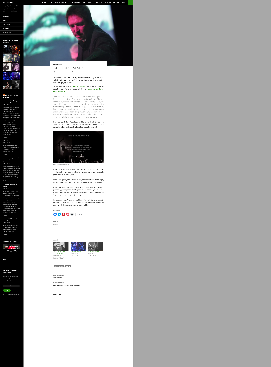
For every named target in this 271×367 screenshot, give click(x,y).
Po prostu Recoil (93, 252)
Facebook (6, 16)
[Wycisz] (17, 251)
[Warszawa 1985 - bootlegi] (7, 58)
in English (107, 2)
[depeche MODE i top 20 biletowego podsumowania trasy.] (16, 76)
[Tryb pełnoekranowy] (19, 251)
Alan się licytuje (76, 252)
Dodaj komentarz (79, 72)
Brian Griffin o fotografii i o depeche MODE (67, 284)
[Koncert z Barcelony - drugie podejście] (7, 84)
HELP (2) (5, 141)
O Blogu (124, 2)
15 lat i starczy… (58, 276)
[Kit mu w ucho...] (16, 58)
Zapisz (7, 290)
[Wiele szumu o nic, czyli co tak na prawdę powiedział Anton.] (16, 84)
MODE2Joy (8, 2)
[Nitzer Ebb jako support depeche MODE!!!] (7, 49)
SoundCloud (7, 32)
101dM (50, 2)
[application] (11, 249)
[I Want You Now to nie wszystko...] (16, 67)
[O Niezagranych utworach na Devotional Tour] (7, 67)
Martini (67, 72)
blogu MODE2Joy (78, 86)
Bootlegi (90, 2)
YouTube (6, 28)
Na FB (4, 259)
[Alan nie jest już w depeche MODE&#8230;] (60, 246)
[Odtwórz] (6, 251)
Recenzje (116, 2)
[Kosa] (16, 49)
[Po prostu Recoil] (95, 246)
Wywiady (99, 2)
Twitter (5, 20)
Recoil (68, 266)
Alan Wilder (57, 64)
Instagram (6, 24)
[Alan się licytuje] (78, 246)
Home (44, 2)
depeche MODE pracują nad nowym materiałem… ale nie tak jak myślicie (11, 160)
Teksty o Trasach (60, 2)
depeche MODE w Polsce (77, 2)
